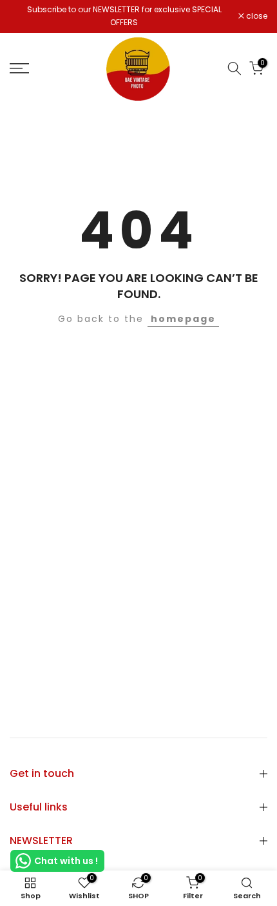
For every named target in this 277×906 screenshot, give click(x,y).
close (255, 16)
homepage (183, 318)
